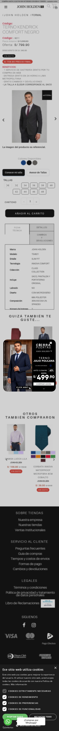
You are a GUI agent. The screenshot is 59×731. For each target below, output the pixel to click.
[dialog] (29, 697)
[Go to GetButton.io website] (8, 728)
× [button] (55, 668)
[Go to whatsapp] (8, 721)
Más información (19, 684)
